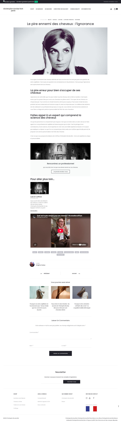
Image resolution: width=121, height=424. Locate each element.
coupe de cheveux (69, 252)
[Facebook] (93, 398)
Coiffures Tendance (68, 19)
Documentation (86, 9)
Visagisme (77, 19)
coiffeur (47, 252)
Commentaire (34, 332)
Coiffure (60, 19)
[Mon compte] (111, 9)
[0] (115, 9)
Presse (63, 401)
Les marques (39, 9)
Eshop (32, 9)
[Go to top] (118, 406)
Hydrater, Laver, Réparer (19, 398)
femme (76, 252)
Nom (31, 345)
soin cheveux (60, 254)
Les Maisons (48, 9)
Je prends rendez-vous (60, 171)
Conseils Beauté (42, 398)
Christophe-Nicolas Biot (61, 9)
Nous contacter (41, 405)
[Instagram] (86, 398)
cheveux (55, 19)
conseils (60, 252)
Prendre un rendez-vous (111, 1)
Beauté (49, 19)
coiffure (54, 252)
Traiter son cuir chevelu (19, 405)
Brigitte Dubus (40, 265)
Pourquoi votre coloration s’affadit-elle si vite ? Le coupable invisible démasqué (82, 306)
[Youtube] (89, 398)
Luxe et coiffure (36, 197)
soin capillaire (84, 252)
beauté (34, 252)
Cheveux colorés (18, 401)
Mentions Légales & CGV (44, 401)
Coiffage (16, 408)
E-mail (64, 345)
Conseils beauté (74, 9)
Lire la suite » (34, 211)
